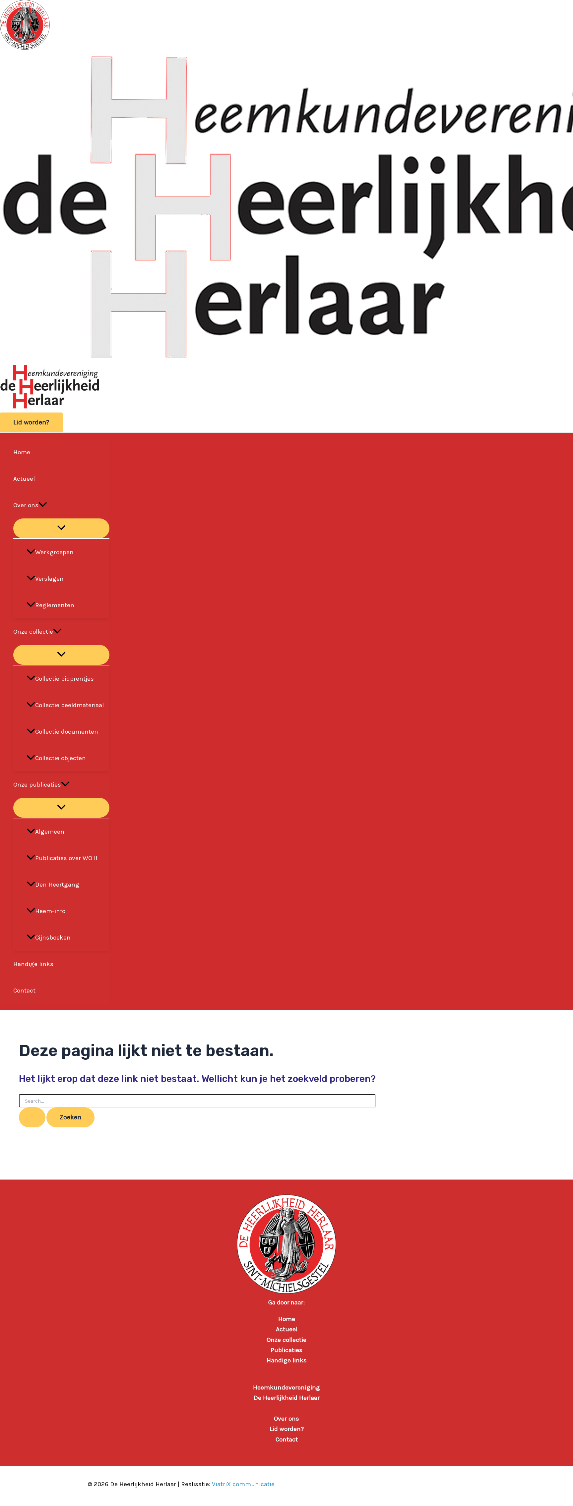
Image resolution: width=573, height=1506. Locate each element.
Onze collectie (33, 631)
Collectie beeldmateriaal (69, 705)
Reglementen (54, 605)
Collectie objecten (60, 758)
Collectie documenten (66, 731)
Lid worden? (287, 1429)
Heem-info (50, 911)
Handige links (33, 964)
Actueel (24, 478)
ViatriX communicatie (243, 1484)
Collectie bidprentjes (64, 678)
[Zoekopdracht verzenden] (32, 1117)
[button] (31, 422)
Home (21, 452)
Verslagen (49, 578)
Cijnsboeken (53, 937)
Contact (24, 990)
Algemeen (49, 831)
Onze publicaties (37, 784)
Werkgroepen (54, 552)
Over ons (25, 505)
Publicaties (286, 1350)
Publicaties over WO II (66, 858)
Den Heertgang (57, 884)
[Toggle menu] (61, 528)
